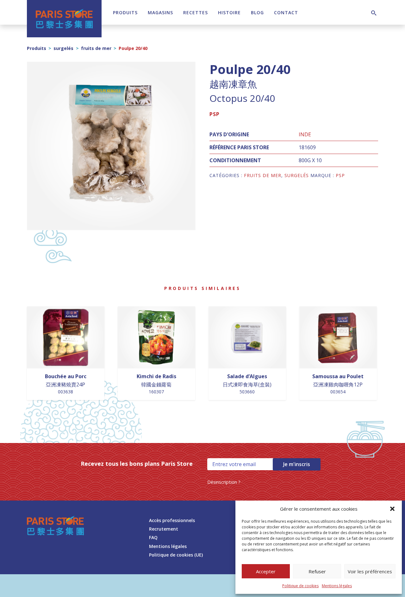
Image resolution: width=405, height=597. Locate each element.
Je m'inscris (296, 464)
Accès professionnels (172, 520)
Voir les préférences (370, 571)
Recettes (195, 12)
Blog (257, 12)
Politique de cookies (300, 585)
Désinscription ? (223, 482)
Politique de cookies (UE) (176, 555)
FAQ (153, 537)
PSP (214, 114)
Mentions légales (337, 585)
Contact (286, 12)
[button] (392, 509)
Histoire (229, 12)
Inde (305, 134)
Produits (125, 12)
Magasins (160, 12)
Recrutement (163, 529)
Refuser (317, 571)
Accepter (266, 571)
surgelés (63, 48)
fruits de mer (96, 48)
